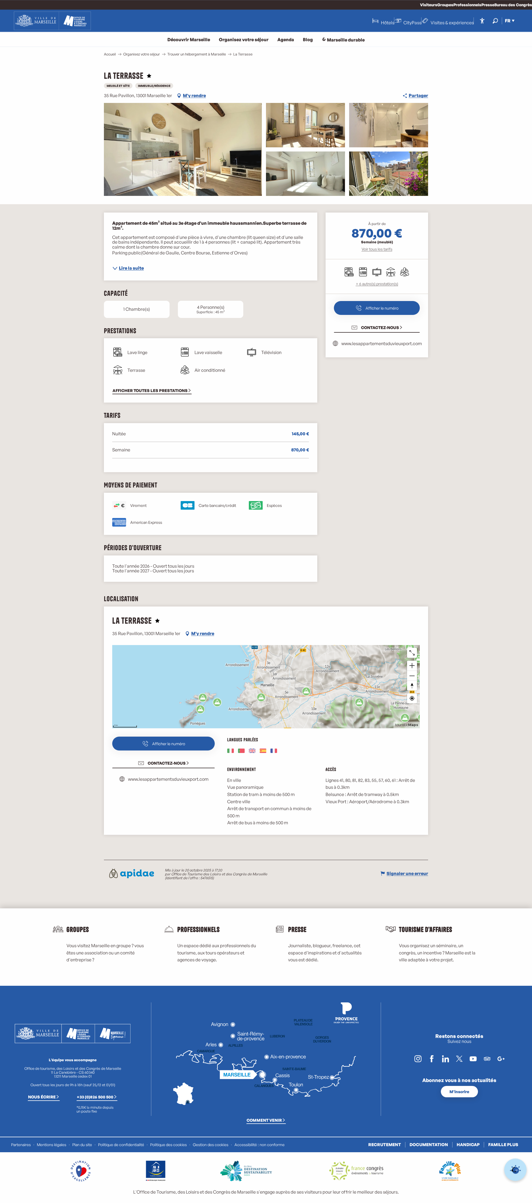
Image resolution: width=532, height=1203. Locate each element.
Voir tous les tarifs (377, 249)
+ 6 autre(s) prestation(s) (377, 283)
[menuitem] (52, 21)
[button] (495, 21)
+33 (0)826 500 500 (95, 1096)
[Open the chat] (515, 1170)
